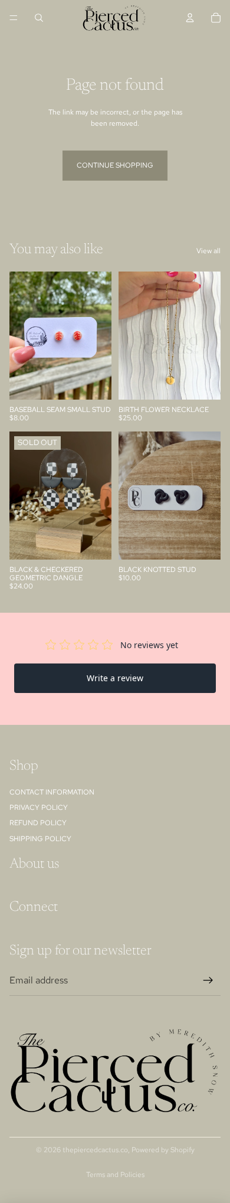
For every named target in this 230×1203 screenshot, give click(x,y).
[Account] (190, 18)
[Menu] (13, 17)
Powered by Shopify (163, 1150)
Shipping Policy (40, 838)
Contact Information (51, 791)
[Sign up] (208, 979)
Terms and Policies (115, 1174)
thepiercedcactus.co (95, 1150)
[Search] (39, 18)
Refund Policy (38, 823)
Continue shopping (115, 165)
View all (208, 251)
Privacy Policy (38, 807)
